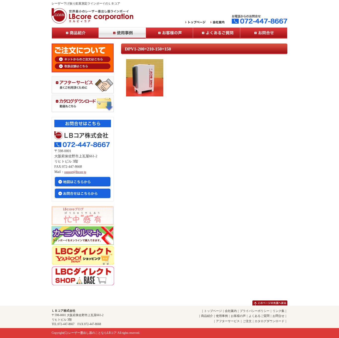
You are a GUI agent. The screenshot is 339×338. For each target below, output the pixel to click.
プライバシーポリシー (255, 311)
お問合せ (263, 33)
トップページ (213, 311)
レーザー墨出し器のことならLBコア (92, 333)
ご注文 (247, 321)
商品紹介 (75, 33)
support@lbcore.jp (75, 172)
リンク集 (278, 311)
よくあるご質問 (216, 33)
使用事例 (122, 33)
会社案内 (231, 311)
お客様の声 (169, 33)
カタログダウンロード (269, 321)
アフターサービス (228, 321)
